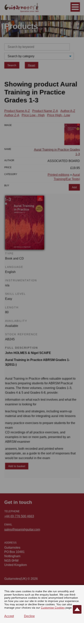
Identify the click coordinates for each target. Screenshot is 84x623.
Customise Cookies (53, 607)
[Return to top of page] (77, 609)
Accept (9, 616)
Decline (29, 616)
